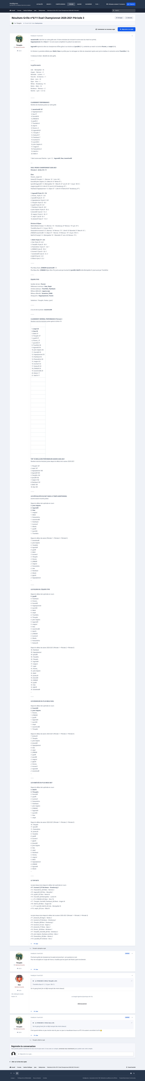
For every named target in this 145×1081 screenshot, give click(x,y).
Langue (13, 1078)
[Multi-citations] (31, 943)
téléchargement (82, 1003)
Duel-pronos (38, 23)
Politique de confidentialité (24, 1078)
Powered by (127, 1078)
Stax (19, 985)
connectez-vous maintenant (66, 1048)
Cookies (45, 1078)
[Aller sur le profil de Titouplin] (12, 23)
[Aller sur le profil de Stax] (19, 979)
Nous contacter (37, 1078)
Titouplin (19, 23)
